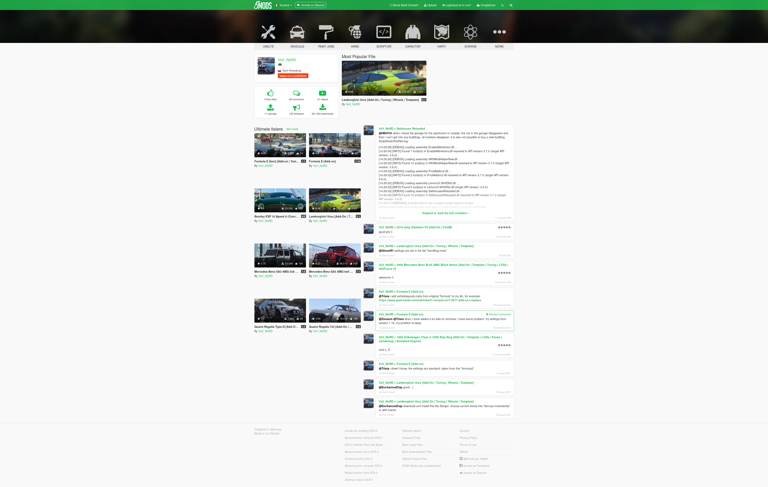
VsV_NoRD (287, 59)
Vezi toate (292, 129)
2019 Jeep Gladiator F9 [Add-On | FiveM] (424, 227)
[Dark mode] (502, 5)
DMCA (464, 452)
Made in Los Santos (266, 433)
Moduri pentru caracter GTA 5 (363, 466)
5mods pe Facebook (476, 466)
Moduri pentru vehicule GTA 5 (363, 438)
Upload (431, 5)
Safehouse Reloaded (411, 128)
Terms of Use (468, 445)
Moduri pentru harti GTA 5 (361, 473)
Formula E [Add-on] (410, 291)
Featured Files (411, 438)
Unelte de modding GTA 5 (361, 431)
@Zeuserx (386, 319)
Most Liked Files (412, 445)
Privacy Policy (468, 438)
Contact (464, 431)
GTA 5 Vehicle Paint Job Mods (364, 445)
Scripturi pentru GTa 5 (359, 459)
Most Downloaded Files (417, 452)
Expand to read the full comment (445, 213)
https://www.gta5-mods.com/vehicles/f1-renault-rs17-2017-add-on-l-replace (430, 300)
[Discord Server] (280, 64)
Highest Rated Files (414, 459)
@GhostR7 (386, 250)
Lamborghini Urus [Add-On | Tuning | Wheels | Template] (435, 246)
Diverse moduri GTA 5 (359, 480)
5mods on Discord (474, 473)
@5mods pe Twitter (475, 459)
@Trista (384, 296)
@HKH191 (385, 133)
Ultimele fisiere (411, 431)
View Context (388, 217)
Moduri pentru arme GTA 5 (362, 452)
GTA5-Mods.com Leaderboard (421, 466)
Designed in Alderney (267, 429)
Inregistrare (487, 5)
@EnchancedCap (390, 387)
